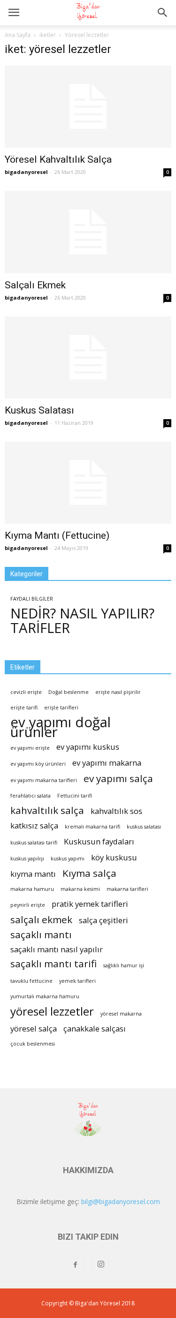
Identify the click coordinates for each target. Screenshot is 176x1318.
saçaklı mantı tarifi (53, 964)
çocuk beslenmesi (32, 1043)
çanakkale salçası (94, 1028)
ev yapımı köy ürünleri (38, 764)
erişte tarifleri (61, 707)
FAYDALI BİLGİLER (31, 598)
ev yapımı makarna (106, 763)
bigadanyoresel (26, 171)
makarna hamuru (32, 889)
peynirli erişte (27, 905)
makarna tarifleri (127, 889)
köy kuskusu (114, 857)
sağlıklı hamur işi (123, 965)
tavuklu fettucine (31, 981)
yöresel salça (33, 1028)
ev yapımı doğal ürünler (60, 727)
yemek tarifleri (77, 981)
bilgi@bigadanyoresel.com (120, 1201)
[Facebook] (75, 1265)
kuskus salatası (144, 826)
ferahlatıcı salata (30, 795)
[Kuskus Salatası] (88, 357)
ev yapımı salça (118, 778)
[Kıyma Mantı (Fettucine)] (88, 483)
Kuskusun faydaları (99, 841)
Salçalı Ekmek (35, 285)
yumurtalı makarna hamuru (44, 996)
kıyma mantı (33, 874)
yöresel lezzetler (52, 1011)
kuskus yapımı (67, 858)
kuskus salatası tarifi (33, 842)
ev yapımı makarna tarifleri (43, 780)
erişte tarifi (24, 707)
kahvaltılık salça (47, 810)
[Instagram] (101, 1265)
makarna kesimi (80, 889)
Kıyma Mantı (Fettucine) (57, 535)
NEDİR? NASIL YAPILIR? (82, 613)
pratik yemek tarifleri (90, 904)
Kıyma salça (89, 873)
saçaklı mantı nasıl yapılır (56, 949)
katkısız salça (34, 825)
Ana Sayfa (18, 35)
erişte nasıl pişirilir (118, 692)
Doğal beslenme (68, 692)
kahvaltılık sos (116, 811)
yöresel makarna (121, 1013)
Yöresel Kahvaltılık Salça (58, 159)
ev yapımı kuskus (87, 747)
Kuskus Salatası (39, 410)
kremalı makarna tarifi (92, 826)
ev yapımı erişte (30, 748)
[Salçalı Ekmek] (88, 232)
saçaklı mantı (41, 935)
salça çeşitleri (103, 920)
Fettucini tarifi (74, 795)
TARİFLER (40, 628)
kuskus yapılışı (27, 858)
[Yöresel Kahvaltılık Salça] (88, 107)
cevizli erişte (26, 692)
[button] (163, 12)
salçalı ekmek (41, 920)
